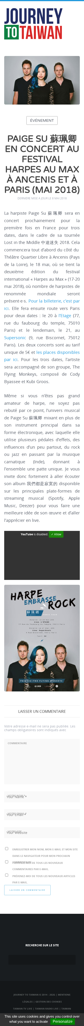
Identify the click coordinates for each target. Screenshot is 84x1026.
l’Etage (65, 315)
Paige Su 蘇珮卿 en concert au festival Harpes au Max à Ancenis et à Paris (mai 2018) (42, 165)
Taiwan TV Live (22, 1008)
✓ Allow (56, 534)
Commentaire (17, 743)
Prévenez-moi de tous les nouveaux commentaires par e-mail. (37, 866)
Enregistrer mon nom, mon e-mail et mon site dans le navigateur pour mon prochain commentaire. (45, 856)
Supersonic (15, 337)
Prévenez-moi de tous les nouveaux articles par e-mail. (43, 879)
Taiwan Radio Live (47, 1008)
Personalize (63, 1021)
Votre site (15, 831)
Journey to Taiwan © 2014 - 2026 (34, 994)
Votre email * (17, 813)
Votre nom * (16, 795)
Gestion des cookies (48, 1001)
